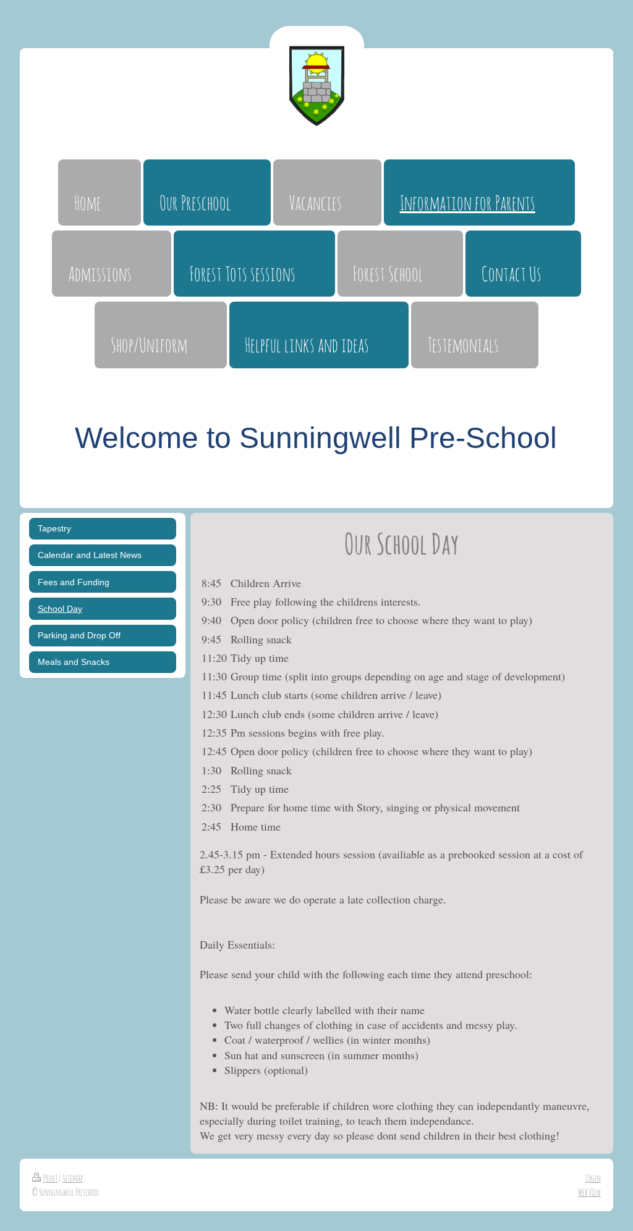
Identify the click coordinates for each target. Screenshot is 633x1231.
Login (593, 1178)
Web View (589, 1192)
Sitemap (72, 1178)
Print (50, 1178)
